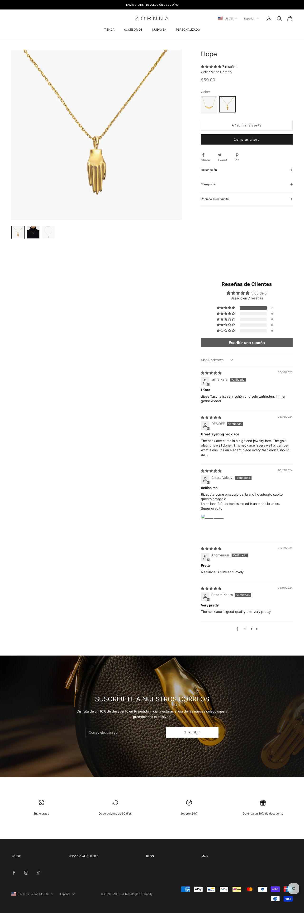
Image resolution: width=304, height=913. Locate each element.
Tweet (222, 160)
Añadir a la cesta (246, 125)
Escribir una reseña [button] (247, 342)
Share (205, 160)
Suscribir (192, 732)
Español (249, 18)
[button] (211, 67)
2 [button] (245, 629)
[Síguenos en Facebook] (13, 872)
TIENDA (109, 29)
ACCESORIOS (133, 29)
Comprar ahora (247, 139)
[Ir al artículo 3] (48, 232)
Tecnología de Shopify (138, 894)
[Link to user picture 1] (212, 525)
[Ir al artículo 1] (18, 232)
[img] (211, 373)
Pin (237, 160)
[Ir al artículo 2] (33, 232)
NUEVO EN (159, 29)
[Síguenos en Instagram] (26, 872)
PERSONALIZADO (188, 29)
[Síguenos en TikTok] (38, 872)
